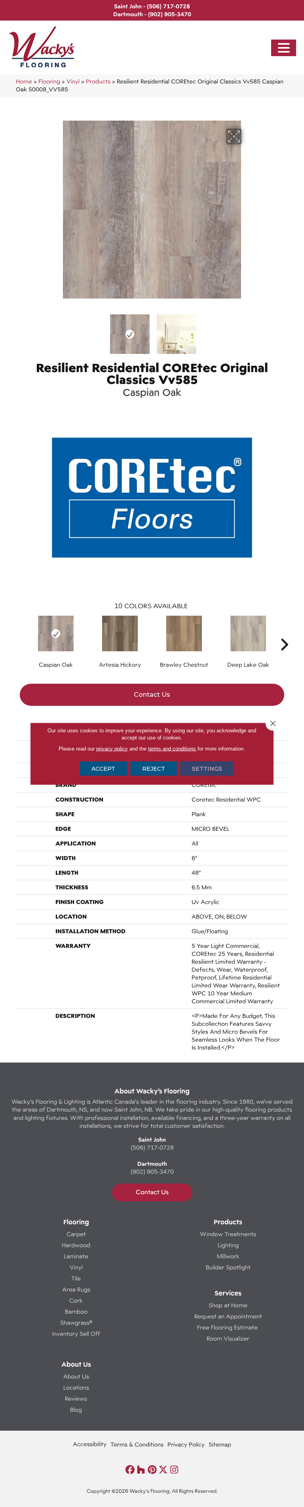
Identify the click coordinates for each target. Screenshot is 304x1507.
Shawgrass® (76, 1322)
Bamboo (76, 1311)
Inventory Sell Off (76, 1333)
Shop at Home (228, 1305)
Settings (207, 768)
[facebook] (130, 1470)
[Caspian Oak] (56, 633)
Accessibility (89, 1444)
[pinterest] (152, 1470)
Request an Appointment (228, 1316)
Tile (76, 1278)
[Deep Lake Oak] (248, 633)
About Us (76, 1376)
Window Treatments (228, 1234)
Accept (103, 768)
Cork (76, 1300)
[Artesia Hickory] (120, 633)
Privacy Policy (186, 1444)
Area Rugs (76, 1289)
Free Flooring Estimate (228, 1327)
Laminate (76, 1256)
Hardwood (76, 1245)
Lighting (228, 1245)
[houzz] (141, 1470)
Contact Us (152, 694)
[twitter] (163, 1470)
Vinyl (73, 81)
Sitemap (220, 1444)
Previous (57, 330)
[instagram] (174, 1470)
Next (247, 330)
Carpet (76, 1234)
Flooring (49, 81)
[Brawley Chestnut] (184, 633)
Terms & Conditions (136, 1444)
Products (98, 81)
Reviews (76, 1398)
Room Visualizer (228, 1338)
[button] (284, 48)
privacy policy (112, 748)
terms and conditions (172, 748)
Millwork (228, 1256)
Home (24, 81)
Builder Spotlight (228, 1267)
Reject (153, 768)
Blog (76, 1409)
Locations (76, 1387)
